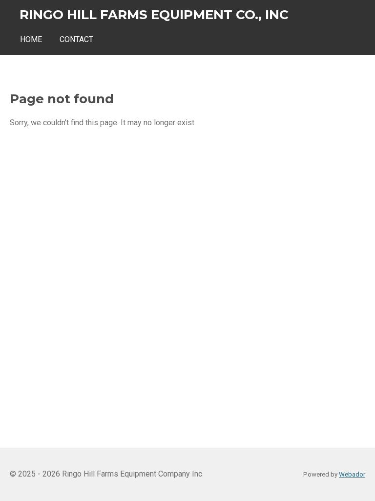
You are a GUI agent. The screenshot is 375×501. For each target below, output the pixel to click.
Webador (352, 474)
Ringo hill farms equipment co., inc (154, 15)
